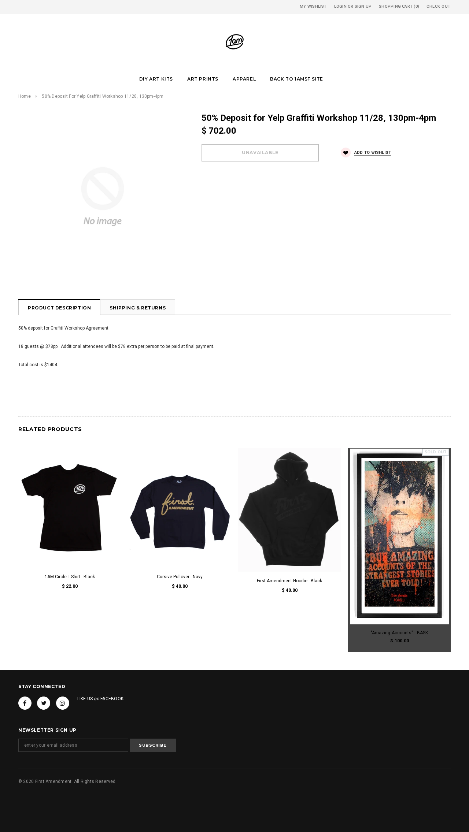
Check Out (438, 6)
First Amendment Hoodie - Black (289, 580)
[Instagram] (62, 703)
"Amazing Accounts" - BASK (399, 632)
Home (24, 96)
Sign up (363, 6)
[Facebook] (25, 703)
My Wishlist (313, 6)
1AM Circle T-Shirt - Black (70, 576)
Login (340, 6)
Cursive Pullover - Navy (180, 576)
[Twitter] (43, 703)
